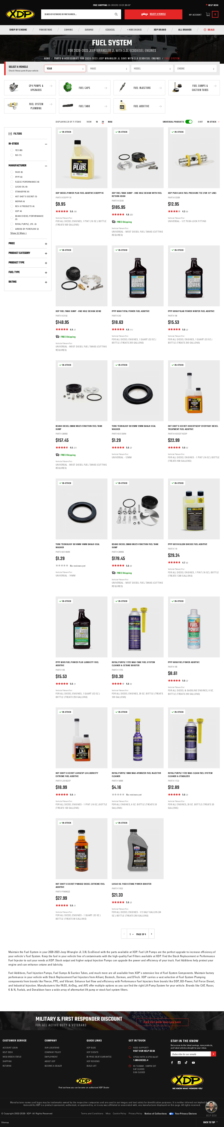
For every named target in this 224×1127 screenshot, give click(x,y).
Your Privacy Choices (185, 1113)
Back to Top (209, 1123)
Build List (91, 1065)
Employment (51, 1056)
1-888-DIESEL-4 (140, 1060)
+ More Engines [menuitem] (134, 30)
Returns (7, 1065)
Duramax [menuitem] (89, 30)
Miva (108, 1113)
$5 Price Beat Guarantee (99, 1056)
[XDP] (20, 14)
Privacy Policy (135, 1113)
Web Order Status (12, 1056)
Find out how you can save (162, 1022)
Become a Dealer (53, 1065)
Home (47, 58)
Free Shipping (100, 5)
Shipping (7, 1061)
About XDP (50, 1061)
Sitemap (5, 1122)
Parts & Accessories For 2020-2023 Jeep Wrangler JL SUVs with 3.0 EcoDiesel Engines (107, 58)
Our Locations (52, 1047)
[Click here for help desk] (211, 1108)
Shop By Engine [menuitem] (18, 30)
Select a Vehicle (158, 14)
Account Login (10, 1047)
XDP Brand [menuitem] (160, 30)
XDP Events (92, 1052)
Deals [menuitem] (211, 30)
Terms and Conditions (92, 1113)
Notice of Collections (156, 1113)
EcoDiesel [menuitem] (110, 30)
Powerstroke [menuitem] (45, 30)
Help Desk (213, 5)
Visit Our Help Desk (144, 1050)
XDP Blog (91, 1047)
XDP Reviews (93, 1061)
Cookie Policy (119, 1113)
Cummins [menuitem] (68, 30)
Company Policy (53, 1052)
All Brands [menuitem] (185, 30)
